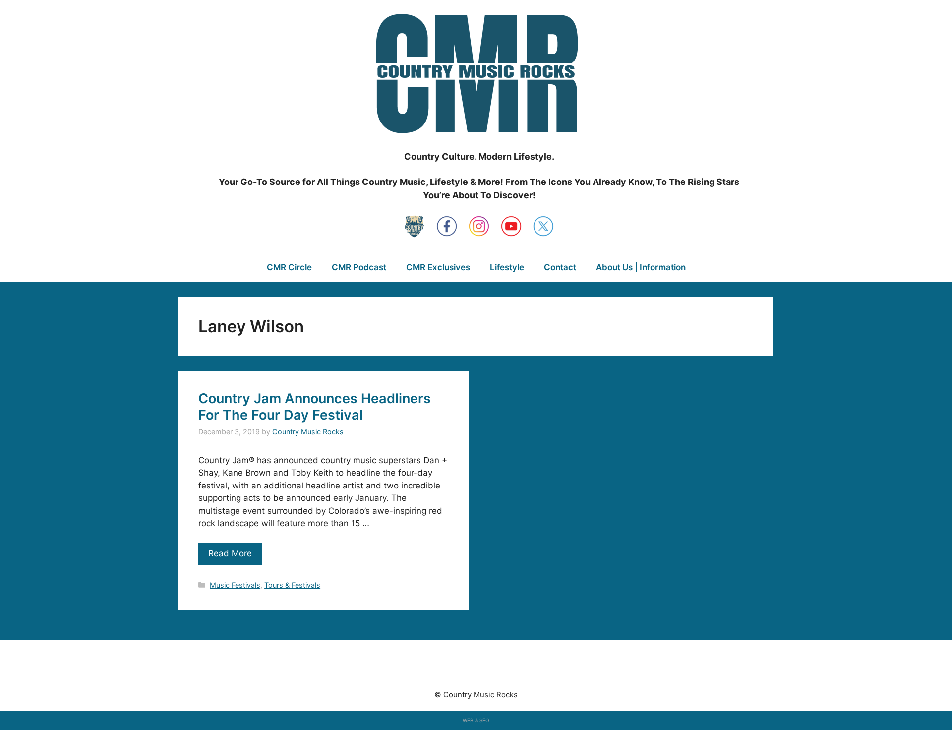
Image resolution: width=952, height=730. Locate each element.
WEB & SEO (476, 720)
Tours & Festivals (292, 585)
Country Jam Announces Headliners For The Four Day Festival (314, 406)
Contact (560, 267)
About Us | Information (641, 267)
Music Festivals (235, 585)
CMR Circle (289, 267)
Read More (230, 553)
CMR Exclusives (438, 267)
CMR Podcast (359, 267)
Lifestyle (507, 267)
